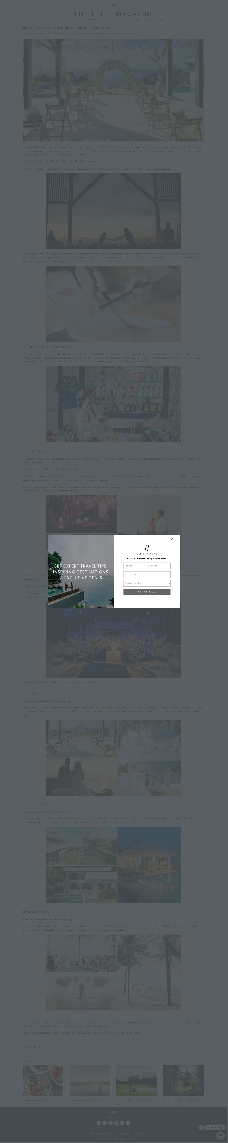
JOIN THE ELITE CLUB (147, 592)
